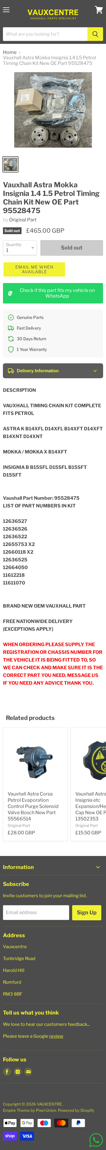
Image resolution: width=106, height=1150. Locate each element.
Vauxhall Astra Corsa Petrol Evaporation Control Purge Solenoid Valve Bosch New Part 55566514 (33, 806)
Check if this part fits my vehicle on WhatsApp (57, 293)
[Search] (95, 34)
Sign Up (87, 912)
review (56, 1036)
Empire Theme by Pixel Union (29, 1110)
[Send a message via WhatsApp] (96, 1140)
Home (9, 52)
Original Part (23, 220)
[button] (34, 269)
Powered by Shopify (76, 1110)
